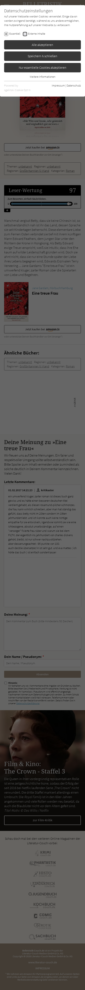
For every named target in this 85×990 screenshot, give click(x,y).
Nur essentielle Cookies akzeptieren (42, 67)
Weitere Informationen (42, 77)
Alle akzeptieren (42, 45)
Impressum (58, 85)
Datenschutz (74, 85)
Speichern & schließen (42, 56)
